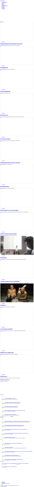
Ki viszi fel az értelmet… (5, 138)
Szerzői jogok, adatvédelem (5, 483)
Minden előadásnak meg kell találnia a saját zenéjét (11, 43)
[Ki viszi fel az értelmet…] (17, 135)
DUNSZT (3, 6)
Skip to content (2, 0)
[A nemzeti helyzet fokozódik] (17, 325)
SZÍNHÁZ (3, 65)
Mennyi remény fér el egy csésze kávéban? (9, 210)
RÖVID (3, 7)
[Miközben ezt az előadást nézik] (17, 349)
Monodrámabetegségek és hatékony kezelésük (10, 162)
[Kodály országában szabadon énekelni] (17, 230)
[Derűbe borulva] (17, 373)
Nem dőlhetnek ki (4, 67)
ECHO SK (3, 8)
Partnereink (3, 482)
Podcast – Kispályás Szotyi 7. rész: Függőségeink (22, 463)
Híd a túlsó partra (4, 115)
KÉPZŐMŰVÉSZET (5, 5)
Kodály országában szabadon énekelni (8, 233)
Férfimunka (2, 305)
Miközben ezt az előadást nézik (7, 352)
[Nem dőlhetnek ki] (17, 64)
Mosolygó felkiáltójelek (5, 91)
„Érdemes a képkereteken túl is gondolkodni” (10, 281)
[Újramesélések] (17, 254)
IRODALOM (4, 2)
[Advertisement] (17, 15)
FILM (3, 4)
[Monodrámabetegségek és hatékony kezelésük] (17, 159)
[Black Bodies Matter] (17, 183)
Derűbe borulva (3, 376)
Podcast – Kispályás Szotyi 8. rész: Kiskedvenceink (9, 463)
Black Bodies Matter (4, 186)
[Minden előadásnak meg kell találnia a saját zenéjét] (17, 40)
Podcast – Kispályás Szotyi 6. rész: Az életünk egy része (9, 466)
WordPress (5, 486)
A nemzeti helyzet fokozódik (6, 328)
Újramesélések (3, 257)
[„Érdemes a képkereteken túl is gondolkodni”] (17, 278)
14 (6, 381)
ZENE (3, 3)
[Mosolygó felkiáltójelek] (17, 88)
